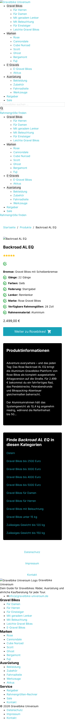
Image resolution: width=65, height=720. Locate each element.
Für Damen (20, 14)
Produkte (25, 227)
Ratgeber (12, 96)
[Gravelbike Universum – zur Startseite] (15, 2)
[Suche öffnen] (1, 108)
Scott (16, 49)
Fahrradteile (20, 88)
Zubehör (18, 84)
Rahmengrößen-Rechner (22, 694)
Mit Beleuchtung (23, 21)
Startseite (9, 227)
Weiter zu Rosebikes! (30, 332)
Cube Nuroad (21, 45)
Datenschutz (32, 552)
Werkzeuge (20, 92)
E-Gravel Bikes (22, 68)
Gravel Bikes (14, 6)
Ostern (10, 453)
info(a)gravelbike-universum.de (28, 596)
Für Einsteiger (21, 25)
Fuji (15, 60)
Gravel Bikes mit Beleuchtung (25, 508)
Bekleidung (20, 80)
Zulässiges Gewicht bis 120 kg (25, 524)
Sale (9, 100)
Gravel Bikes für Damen (21, 492)
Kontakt (32, 574)
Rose (16, 37)
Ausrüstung (14, 76)
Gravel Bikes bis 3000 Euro (23, 469)
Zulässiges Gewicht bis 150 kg (25, 532)
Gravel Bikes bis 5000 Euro (23, 484)
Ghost (17, 53)
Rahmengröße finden (13, 112)
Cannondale (20, 41)
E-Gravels (13, 64)
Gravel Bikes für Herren (21, 500)
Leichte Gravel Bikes (26, 29)
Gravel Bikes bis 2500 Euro (23, 461)
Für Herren (19, 10)
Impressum (32, 563)
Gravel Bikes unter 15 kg (21, 516)
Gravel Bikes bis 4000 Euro (23, 477)
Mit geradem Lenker (26, 17)
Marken (11, 33)
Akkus (17, 72)
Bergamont (20, 57)
